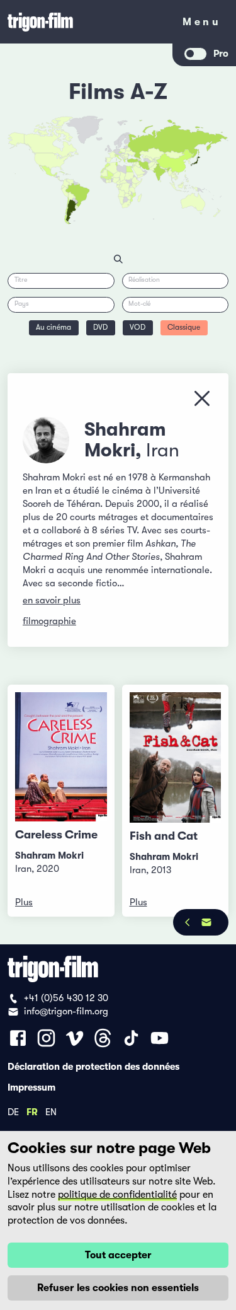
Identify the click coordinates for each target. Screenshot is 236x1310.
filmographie (49, 621)
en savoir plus (52, 600)
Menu (202, 24)
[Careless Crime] (61, 757)
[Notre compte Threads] (103, 1038)
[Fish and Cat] (176, 757)
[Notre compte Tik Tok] (131, 1038)
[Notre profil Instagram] (46, 1038)
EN (51, 1111)
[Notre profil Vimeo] (74, 1038)
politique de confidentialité (117, 1194)
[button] (166, 170)
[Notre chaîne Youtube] (159, 1038)
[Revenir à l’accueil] (87, 22)
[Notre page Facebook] (18, 1038)
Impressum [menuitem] (31, 1087)
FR (32, 1111)
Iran (162, 450)
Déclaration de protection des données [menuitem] (93, 1066)
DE (13, 1111)
